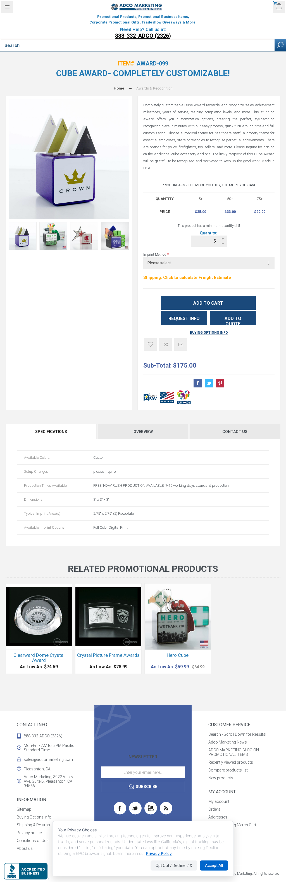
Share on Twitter (209, 383)
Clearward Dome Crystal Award (39, 658)
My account (218, 801)
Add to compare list (165, 344)
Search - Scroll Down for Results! (237, 734)
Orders (214, 809)
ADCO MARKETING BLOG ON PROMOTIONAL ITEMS (233, 752)
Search (280, 45)
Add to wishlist (150, 344)
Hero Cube (178, 655)
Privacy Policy (159, 853)
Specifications (51, 431)
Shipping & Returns (33, 825)
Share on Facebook (198, 383)
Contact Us (234, 431)
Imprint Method (155, 255)
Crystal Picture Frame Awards (108, 655)
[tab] (51, 431)
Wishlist (215, 833)
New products (220, 778)
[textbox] (137, 45)
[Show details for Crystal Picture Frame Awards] (108, 617)
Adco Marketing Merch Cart (232, 825)
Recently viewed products (230, 762)
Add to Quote (233, 320)
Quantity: (209, 233)
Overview (143, 431)
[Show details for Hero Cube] (178, 617)
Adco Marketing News (227, 742)
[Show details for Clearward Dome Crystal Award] (39, 617)
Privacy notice (29, 833)
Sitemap (24, 809)
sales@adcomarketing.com (48, 759)
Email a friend (180, 344)
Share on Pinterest (220, 383)
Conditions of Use (32, 840)
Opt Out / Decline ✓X (174, 865)
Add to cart (208, 303)
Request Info (184, 318)
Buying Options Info (209, 333)
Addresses (217, 817)
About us (25, 848)
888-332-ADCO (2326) (143, 35)
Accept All (214, 865)
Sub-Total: (157, 365)
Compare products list (228, 770)
